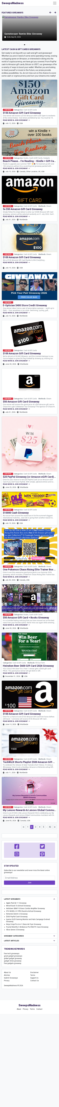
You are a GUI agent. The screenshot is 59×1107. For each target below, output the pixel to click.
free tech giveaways (11, 953)
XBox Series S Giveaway (15, 930)
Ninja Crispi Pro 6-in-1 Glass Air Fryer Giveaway (23, 924)
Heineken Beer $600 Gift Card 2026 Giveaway (28, 665)
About (19, 1009)
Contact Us (34, 981)
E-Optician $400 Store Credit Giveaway (25, 305)
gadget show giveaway (12, 961)
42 (50, 827)
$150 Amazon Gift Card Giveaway (22, 112)
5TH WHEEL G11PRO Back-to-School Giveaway (23, 911)
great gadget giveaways (13, 956)
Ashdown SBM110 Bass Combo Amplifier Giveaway (25, 908)
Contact (39, 1009)
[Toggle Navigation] (54, 3)
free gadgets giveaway (12, 963)
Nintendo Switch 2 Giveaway (17, 914)
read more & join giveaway (15, 120)
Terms (32, 975)
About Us (7, 972)
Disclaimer (34, 972)
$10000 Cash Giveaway (16, 512)
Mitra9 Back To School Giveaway (18, 906)
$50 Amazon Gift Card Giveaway (21, 401)
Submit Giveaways (11, 978)
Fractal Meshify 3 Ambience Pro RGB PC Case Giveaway (27, 927)
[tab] (19, 45)
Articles (7, 975)
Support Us (34, 978)
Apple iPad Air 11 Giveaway (16, 903)
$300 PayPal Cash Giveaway (17, 917)
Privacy (6, 981)
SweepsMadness (13, 3)
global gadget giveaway (13, 958)
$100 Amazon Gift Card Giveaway (22, 257)
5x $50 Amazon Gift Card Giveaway (23, 209)
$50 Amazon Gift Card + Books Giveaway (26, 617)
